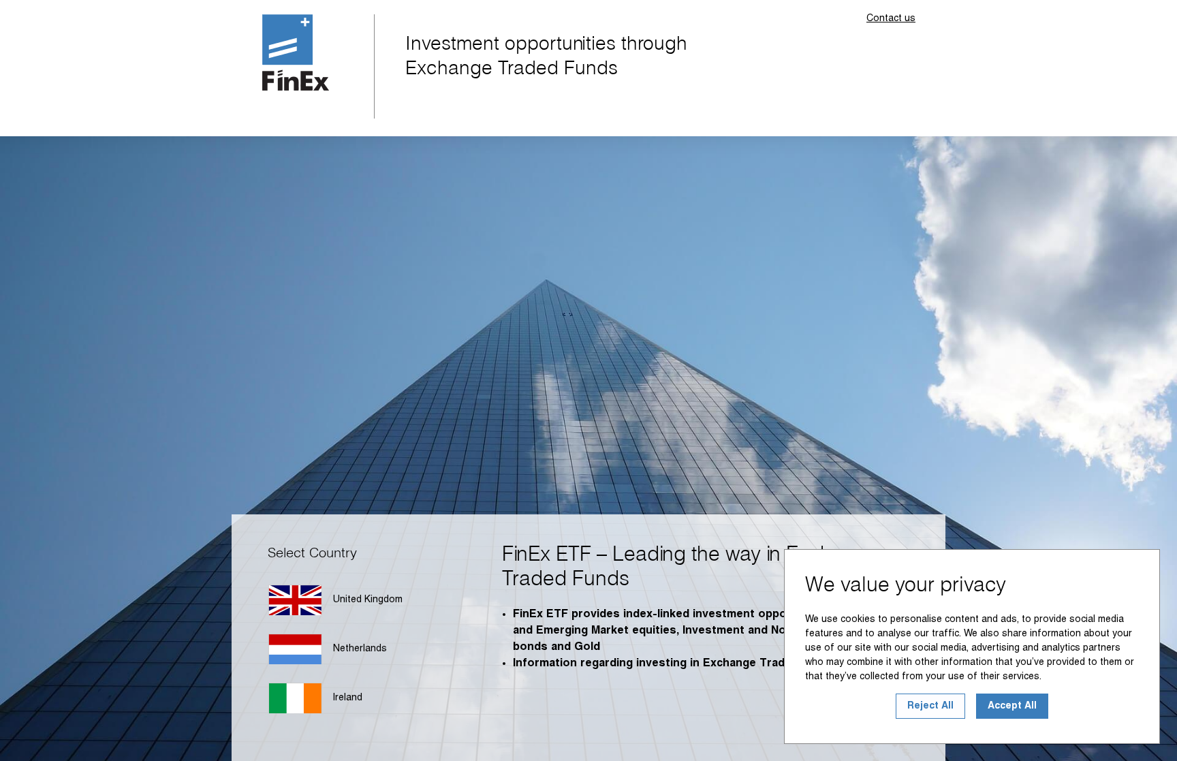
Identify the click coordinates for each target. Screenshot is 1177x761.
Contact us (890, 18)
